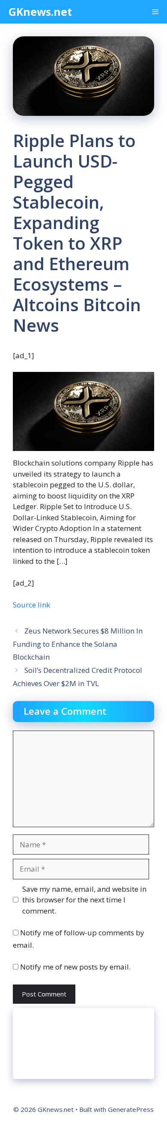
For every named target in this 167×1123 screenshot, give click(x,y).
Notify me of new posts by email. (75, 967)
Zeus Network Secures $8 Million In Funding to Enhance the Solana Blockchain (78, 644)
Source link (31, 605)
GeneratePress (131, 1109)
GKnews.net (40, 11)
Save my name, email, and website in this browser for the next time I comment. (84, 900)
